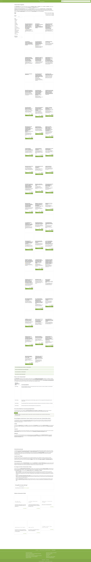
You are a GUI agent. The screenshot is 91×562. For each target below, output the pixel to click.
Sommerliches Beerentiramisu (50, 557)
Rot (15, 25)
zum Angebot (29, 115)
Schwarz (16, 26)
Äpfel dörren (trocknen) (49, 553)
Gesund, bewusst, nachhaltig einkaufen (45, 550)
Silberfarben (16, 31)
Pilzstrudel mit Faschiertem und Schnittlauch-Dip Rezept (33, 553)
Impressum (47, 559)
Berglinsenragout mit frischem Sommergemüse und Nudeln (34, 555)
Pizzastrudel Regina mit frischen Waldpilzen (32, 556)
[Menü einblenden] (1, 1)
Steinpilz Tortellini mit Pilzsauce (30, 554)
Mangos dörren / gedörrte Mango (50, 556)
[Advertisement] (37, 393)
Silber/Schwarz (17, 30)
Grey (15, 21)
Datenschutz (43, 559)
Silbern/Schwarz (17, 32)
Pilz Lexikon (47, 555)
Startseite (37, 550)
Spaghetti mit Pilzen (28, 557)
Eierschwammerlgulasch (29, 552)
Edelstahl (16, 19)
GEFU (15, 13)
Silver (15, 33)
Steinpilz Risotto (48, 554)
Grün (15, 22)
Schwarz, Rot (16, 27)
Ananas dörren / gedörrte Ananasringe (51, 552)
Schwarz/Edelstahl (17, 28)
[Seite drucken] (3, 1)
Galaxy (16, 20)
